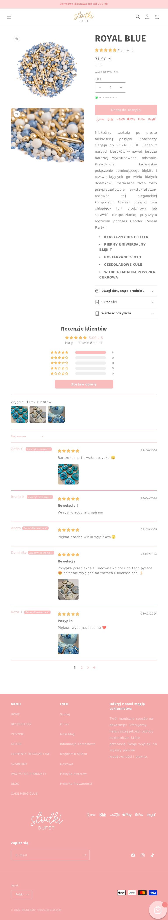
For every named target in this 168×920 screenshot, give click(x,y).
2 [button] (82, 667)
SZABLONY (19, 764)
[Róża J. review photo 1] (68, 643)
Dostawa (66, 764)
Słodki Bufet (29, 909)
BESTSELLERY (21, 724)
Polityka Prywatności (76, 783)
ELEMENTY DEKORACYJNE (30, 754)
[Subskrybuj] (84, 855)
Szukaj (65, 714)
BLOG (15, 783)
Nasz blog (67, 734)
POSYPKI (17, 734)
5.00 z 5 (96, 338)
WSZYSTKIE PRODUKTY (28, 773)
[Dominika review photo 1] (68, 589)
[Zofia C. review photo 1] (68, 474)
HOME (15, 714)
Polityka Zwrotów (73, 773)
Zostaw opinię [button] (84, 384)
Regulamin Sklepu (73, 754)
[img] (68, 451)
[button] (9, 17)
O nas (64, 724)
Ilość (98, 78)
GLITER (16, 744)
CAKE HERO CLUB (24, 793)
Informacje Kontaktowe (78, 744)
